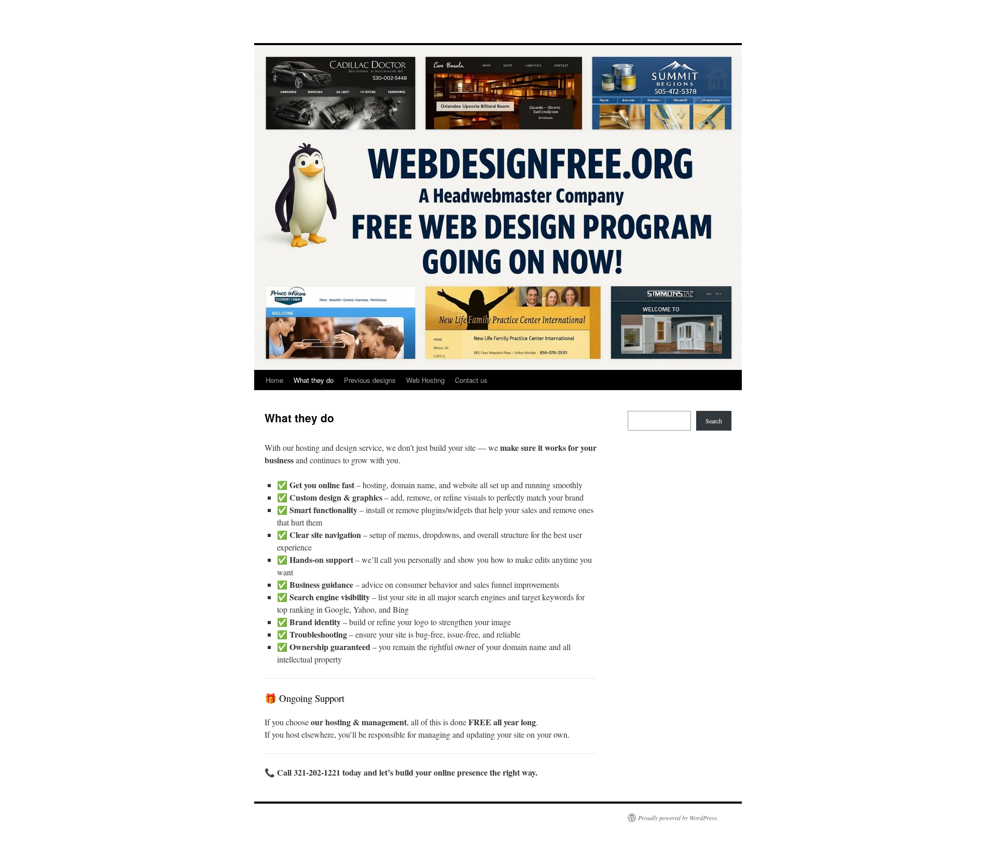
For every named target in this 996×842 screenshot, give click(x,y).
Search (714, 421)
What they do (314, 380)
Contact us (471, 380)
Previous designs (370, 380)
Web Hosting (425, 380)
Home (274, 380)
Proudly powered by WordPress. (678, 817)
